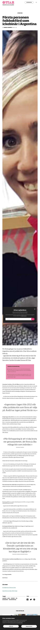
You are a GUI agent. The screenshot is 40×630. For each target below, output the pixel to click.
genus (8, 598)
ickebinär (13, 598)
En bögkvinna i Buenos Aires (9, 587)
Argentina (4, 598)
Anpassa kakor (29, 626)
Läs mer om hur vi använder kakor (16, 622)
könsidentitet (5, 599)
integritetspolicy (23, 315)
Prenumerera (29, 2)
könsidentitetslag (12, 599)
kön (16, 598)
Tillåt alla (11, 626)
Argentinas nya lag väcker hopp (9, 590)
